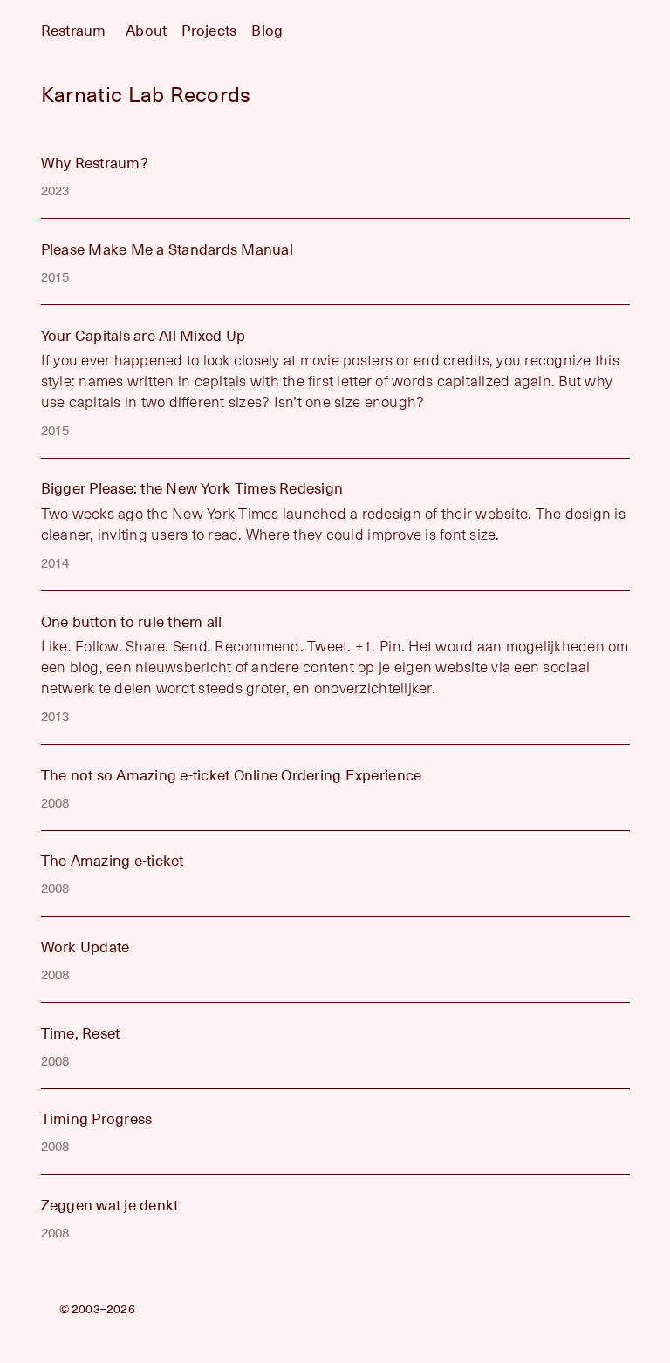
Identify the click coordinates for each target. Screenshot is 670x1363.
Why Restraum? (94, 163)
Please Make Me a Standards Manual (167, 250)
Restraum (73, 31)
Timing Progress (97, 1119)
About (146, 31)
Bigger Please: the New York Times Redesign (192, 489)
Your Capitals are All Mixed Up (143, 336)
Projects (208, 31)
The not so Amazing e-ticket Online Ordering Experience (231, 776)
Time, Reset (80, 1034)
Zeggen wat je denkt (110, 1205)
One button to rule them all (131, 622)
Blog (267, 31)
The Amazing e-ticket (112, 861)
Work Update (85, 947)
